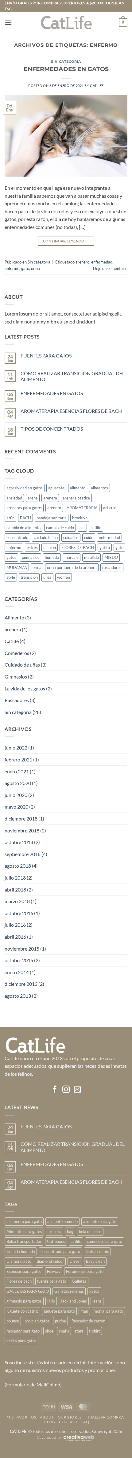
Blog (49, 1421)
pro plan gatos (37, 1320)
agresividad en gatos (24, 487)
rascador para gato (23, 1331)
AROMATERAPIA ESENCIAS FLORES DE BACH (71, 411)
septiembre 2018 (23, 854)
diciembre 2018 (21, 818)
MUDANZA (16, 567)
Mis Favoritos (21, 1417)
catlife (96, 527)
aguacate (56, 487)
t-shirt (94, 1331)
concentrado (17, 537)
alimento (77, 487)
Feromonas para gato (84, 1271)
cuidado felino (46, 537)
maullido (91, 557)
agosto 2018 (18, 866)
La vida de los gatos (25, 688)
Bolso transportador (23, 1241)
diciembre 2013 (21, 984)
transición (29, 577)
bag (70, 1231)
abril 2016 (15, 937)
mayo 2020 (16, 806)
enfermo (12, 268)
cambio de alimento (23, 527)
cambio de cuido (60, 527)
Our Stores (70, 1417)
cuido (88, 537)
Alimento (14, 617)
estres (32, 547)
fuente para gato (51, 1281)
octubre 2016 (19, 913)
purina (60, 1320)
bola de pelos (90, 1231)
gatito (104, 547)
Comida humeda (20, 1251)
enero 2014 (17, 972)
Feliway (53, 1271)
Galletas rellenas (69, 1291)
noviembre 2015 (22, 948)
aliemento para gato (24, 1221)
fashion (49, 547)
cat (82, 527)
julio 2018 (15, 877)
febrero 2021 (18, 759)
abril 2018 (15, 889)
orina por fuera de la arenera (72, 567)
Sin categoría (66, 61)
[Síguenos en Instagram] (66, 1090)
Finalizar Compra (104, 1417)
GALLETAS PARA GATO (27, 1291)
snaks (64, 1331)
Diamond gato (18, 1261)
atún (10, 517)
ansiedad (14, 497)
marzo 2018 (17, 901)
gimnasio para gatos (24, 1301)
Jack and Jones (73, 1301)
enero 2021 (17, 771)
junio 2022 (16, 747)
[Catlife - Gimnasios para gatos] (66, 22)
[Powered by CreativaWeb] (66, 1440)
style (10, 577)
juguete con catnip (22, 1311)
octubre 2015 (19, 960)
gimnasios (30, 557)
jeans (97, 1301)
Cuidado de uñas (22, 664)
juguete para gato (59, 1311)
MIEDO (111, 557)
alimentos (99, 487)
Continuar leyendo (66, 241)
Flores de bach (19, 1281)
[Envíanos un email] (77, 1090)
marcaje (71, 557)
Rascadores (17, 700)
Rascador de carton (88, 1320)
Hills (51, 1301)
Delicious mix (97, 1251)
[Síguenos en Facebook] (54, 1090)
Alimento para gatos (24, 1231)
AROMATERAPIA (82, 507)
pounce (12, 1320)
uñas (47, 577)
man (84, 1311)
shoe (49, 1331)
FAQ (85, 1421)
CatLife (97, 86)
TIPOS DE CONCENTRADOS (52, 429)
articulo (109, 507)
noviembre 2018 (22, 830)
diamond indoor (50, 1261)
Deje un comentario (110, 268)
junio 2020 (16, 795)
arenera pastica (76, 497)
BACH (25, 517)
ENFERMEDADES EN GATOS (66, 69)
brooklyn (79, 517)
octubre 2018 (19, 842)
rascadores (112, 567)
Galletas (79, 1281)
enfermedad (101, 262)
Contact (68, 1421)
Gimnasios (16, 676)
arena (33, 497)
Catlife (12, 641)
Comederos (17, 653)
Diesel (74, 1261)
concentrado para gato (60, 1251)
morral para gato (108, 1311)
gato (25, 268)
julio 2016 (15, 925)
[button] (8, 22)
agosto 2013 (18, 996)
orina (35, 268)
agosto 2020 (18, 783)
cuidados (71, 537)
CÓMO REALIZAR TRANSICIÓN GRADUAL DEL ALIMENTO (73, 376)
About (47, 1417)
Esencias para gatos (23, 1271)
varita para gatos (21, 1340)
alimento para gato (99, 1221)
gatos (11, 557)
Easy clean (95, 1261)
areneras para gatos (24, 507)
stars (79, 1331)
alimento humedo (62, 1221)
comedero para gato (104, 1241)
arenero (82, 262)
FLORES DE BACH (77, 547)
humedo (52, 557)
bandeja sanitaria (52, 517)
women (63, 577)
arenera (50, 497)
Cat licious (56, 1241)
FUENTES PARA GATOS (46, 355)
